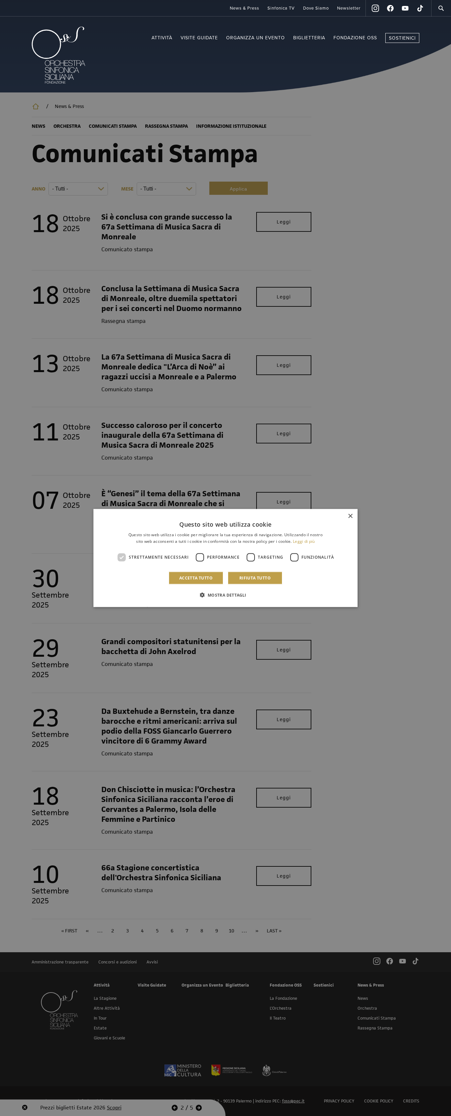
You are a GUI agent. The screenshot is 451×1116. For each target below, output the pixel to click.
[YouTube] (405, 8)
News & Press (244, 8)
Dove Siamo (316, 8)
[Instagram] (375, 8)
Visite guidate (199, 38)
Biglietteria (309, 38)
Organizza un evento (255, 38)
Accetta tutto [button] (196, 577)
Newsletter (349, 8)
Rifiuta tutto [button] (255, 577)
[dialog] (225, 558)
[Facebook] (390, 8)
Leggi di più (304, 541)
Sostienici (402, 38)
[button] (225, 595)
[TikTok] (420, 8)
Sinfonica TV (281, 8)
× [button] (350, 516)
